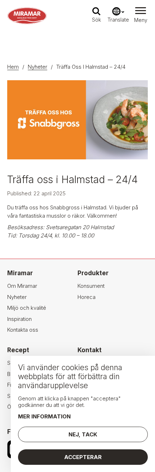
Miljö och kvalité (26, 307)
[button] (140, 15)
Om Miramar (22, 285)
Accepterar (83, 457)
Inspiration (19, 319)
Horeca (87, 297)
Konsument (91, 285)
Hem (13, 66)
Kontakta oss (22, 329)
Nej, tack (82, 434)
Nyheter (37, 66)
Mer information (44, 416)
